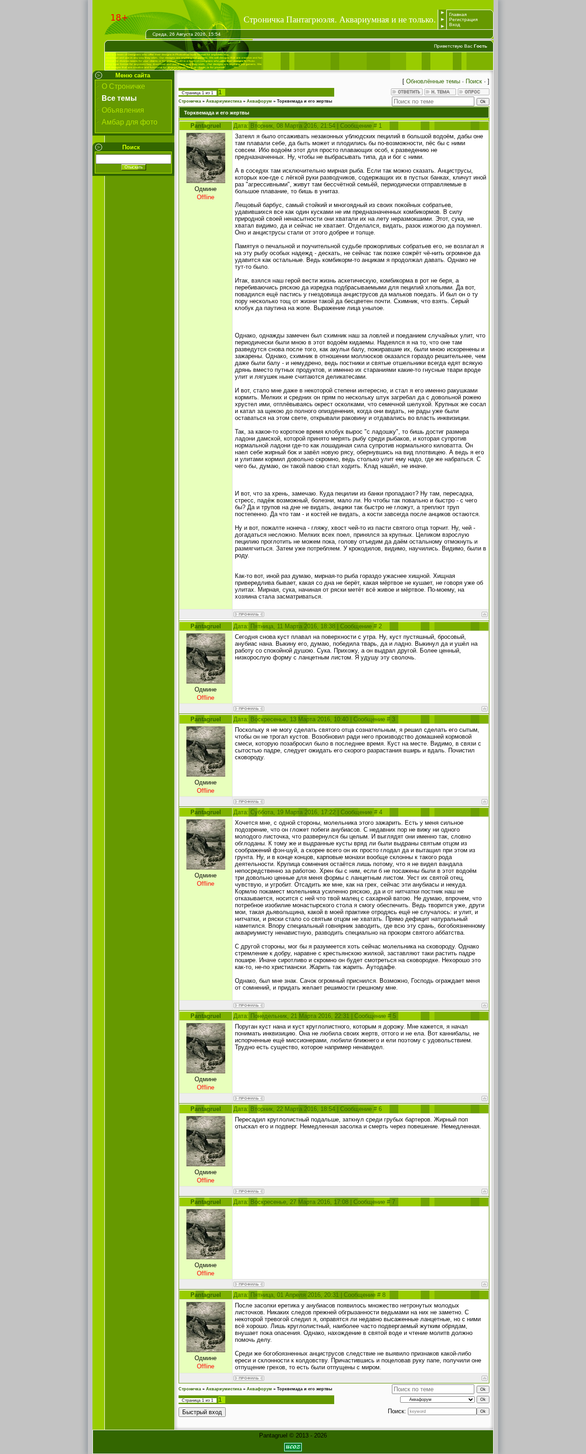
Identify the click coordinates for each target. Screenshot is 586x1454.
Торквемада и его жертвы (304, 101)
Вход (454, 24)
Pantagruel (205, 125)
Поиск (474, 81)
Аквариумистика (224, 101)
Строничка (190, 101)
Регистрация (463, 19)
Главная (458, 14)
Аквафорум (259, 101)
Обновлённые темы (433, 81)
